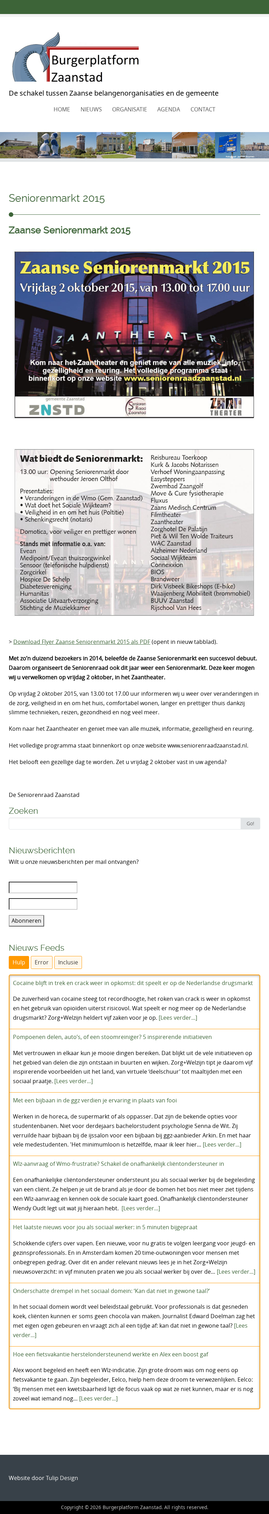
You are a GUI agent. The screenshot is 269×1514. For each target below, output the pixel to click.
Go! (250, 823)
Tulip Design (62, 1478)
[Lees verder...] (178, 1017)
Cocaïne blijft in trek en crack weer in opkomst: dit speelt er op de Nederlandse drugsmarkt (133, 983)
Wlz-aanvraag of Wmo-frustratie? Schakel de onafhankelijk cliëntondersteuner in (118, 1164)
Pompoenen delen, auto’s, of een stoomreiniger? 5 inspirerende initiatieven (112, 1037)
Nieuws (91, 109)
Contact (203, 109)
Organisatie (129, 109)
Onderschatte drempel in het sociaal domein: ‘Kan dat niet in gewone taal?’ (111, 1291)
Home (62, 109)
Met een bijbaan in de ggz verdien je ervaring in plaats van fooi (95, 1100)
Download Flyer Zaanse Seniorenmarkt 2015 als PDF (81, 642)
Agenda (168, 109)
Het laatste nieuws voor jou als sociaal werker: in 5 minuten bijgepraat (105, 1227)
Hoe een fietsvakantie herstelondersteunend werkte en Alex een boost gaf (110, 1354)
